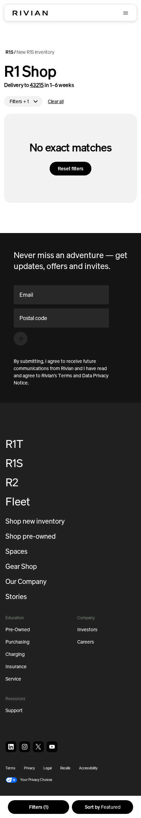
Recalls (65, 768)
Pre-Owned (17, 629)
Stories (16, 596)
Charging (15, 654)
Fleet (17, 501)
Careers (85, 641)
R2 (11, 482)
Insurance (16, 666)
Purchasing (17, 641)
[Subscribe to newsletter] (20, 338)
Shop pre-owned (30, 536)
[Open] (125, 13)
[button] (28, 780)
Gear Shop (21, 566)
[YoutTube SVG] (52, 746)
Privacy (29, 768)
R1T (14, 444)
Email (26, 294)
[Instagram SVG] (24, 746)
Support (14, 710)
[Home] (30, 13)
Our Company (26, 581)
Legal (47, 768)
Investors (87, 629)
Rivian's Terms (56, 375)
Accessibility (88, 768)
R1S (9, 52)
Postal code (33, 318)
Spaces (16, 551)
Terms (10, 768)
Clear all (55, 101)
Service (13, 678)
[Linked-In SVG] (10, 746)
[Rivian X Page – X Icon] (38, 746)
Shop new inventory (35, 521)
